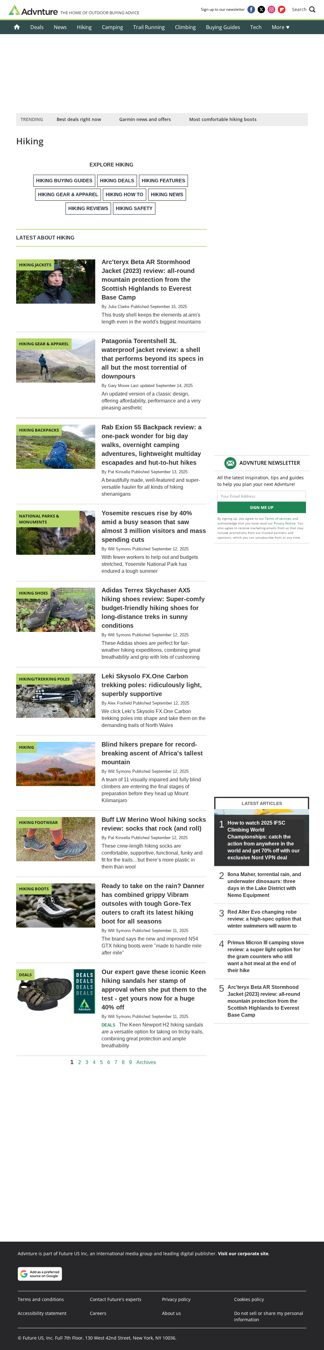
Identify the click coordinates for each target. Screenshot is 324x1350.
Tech (256, 27)
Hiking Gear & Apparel (44, 344)
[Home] (17, 27)
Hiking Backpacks (39, 430)
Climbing (185, 27)
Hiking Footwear (38, 822)
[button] (303, 9)
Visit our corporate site (243, 1253)
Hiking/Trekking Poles (44, 679)
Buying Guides (223, 27)
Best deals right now (79, 119)
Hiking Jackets (35, 265)
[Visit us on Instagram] (271, 9)
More (279, 27)
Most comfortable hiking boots (223, 119)
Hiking (84, 27)
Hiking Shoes (33, 593)
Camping (112, 27)
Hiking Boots (34, 889)
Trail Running (149, 27)
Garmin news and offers (145, 119)
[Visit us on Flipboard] (281, 9)
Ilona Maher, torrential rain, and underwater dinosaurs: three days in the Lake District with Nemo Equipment (264, 885)
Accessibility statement (42, 1313)
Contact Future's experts (115, 1299)
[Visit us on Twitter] (261, 9)
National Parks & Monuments (39, 518)
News (60, 27)
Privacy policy (176, 1299)
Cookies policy (249, 1299)
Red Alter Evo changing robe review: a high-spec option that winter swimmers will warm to (264, 919)
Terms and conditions (41, 1299)
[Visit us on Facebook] (251, 9)
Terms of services (278, 518)
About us (171, 1313)
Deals (37, 27)
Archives (146, 1062)
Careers (98, 1313)
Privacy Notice (285, 523)
